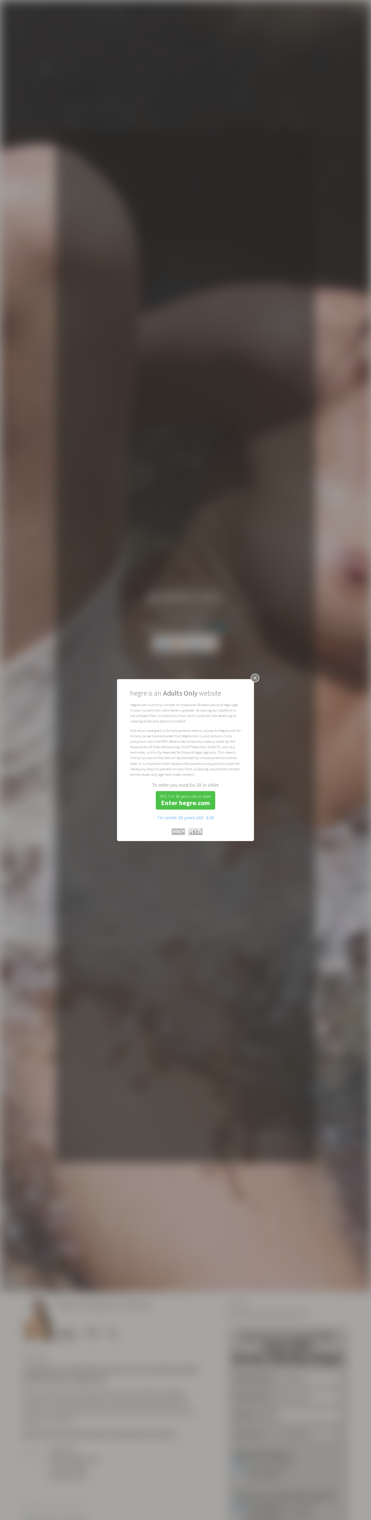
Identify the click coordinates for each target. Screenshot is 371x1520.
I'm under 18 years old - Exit (186, 817)
